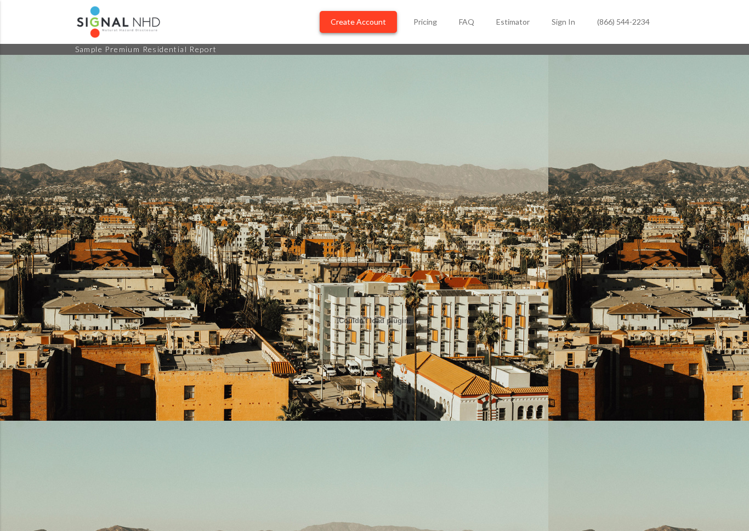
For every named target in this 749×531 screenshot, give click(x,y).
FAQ (466, 21)
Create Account (358, 21)
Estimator (513, 21)
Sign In (563, 21)
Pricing (425, 21)
